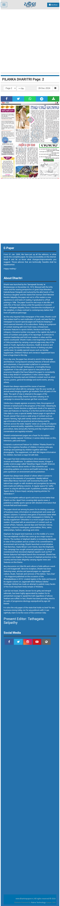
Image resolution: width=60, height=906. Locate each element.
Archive (54, 5)
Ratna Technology (38, 903)
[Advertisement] (30, 40)
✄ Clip (21, 88)
